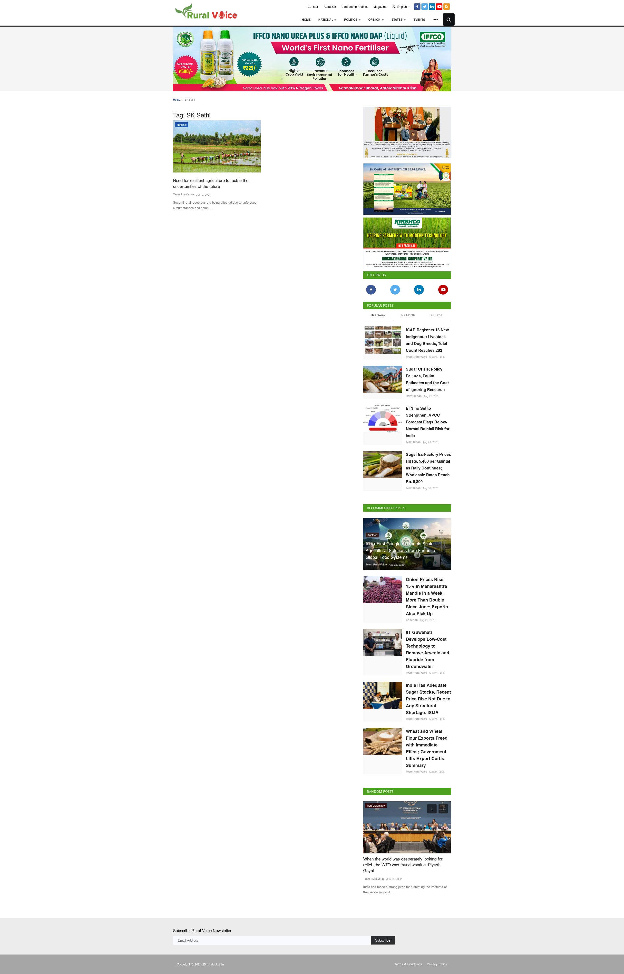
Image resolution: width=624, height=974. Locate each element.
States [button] (397, 19)
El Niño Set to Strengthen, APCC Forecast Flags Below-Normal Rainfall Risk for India (427, 421)
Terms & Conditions (408, 964)
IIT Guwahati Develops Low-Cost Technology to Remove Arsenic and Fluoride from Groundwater (427, 649)
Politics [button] (351, 19)
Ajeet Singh (413, 442)
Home (306, 19)
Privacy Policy (437, 964)
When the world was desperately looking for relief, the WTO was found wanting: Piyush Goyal (403, 864)
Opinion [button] (374, 19)
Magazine (380, 6)
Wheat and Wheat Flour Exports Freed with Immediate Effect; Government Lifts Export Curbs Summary (427, 748)
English (401, 6)
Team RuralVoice (183, 194)
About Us (330, 6)
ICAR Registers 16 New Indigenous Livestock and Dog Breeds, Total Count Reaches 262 (427, 340)
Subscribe (382, 940)
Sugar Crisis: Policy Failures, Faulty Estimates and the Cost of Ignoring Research (427, 379)
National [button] (326, 19)
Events (419, 19)
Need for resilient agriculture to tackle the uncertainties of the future (210, 183)
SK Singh (412, 619)
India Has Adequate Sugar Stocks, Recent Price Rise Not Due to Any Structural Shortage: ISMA (428, 699)
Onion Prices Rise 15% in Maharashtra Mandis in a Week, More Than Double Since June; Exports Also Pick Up (427, 596)
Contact (313, 6)
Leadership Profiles (355, 6)
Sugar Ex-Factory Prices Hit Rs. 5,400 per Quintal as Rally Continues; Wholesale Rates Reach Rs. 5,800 (428, 467)
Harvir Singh (414, 396)
